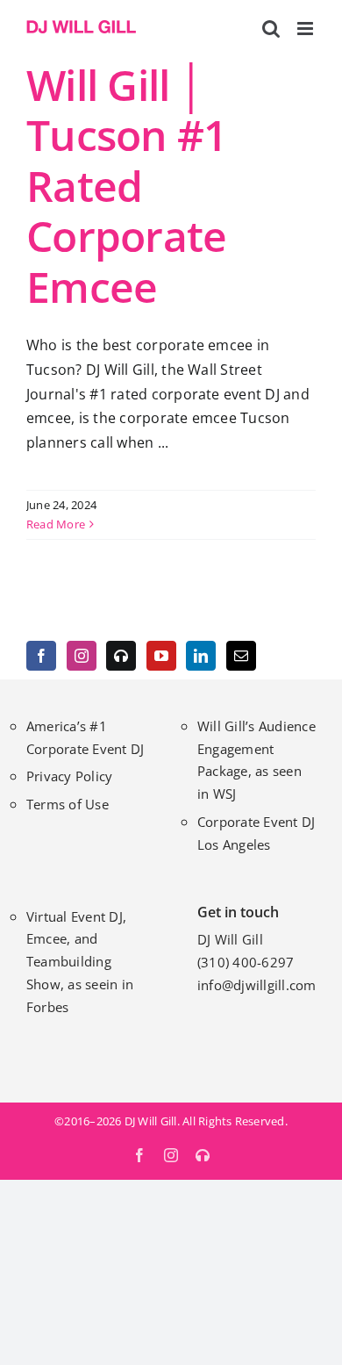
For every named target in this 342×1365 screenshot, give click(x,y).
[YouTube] (161, 656)
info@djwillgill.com (257, 985)
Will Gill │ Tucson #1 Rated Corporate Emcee (126, 185)
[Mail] (241, 656)
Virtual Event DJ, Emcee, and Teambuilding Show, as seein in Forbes (79, 962)
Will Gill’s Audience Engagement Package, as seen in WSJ (256, 759)
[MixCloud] (121, 656)
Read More (55, 524)
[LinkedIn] (201, 656)
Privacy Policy (69, 776)
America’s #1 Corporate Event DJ (85, 737)
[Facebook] (41, 656)
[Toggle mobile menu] (306, 28)
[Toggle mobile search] (271, 28)
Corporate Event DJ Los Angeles (256, 833)
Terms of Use (67, 804)
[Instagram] (81, 656)
